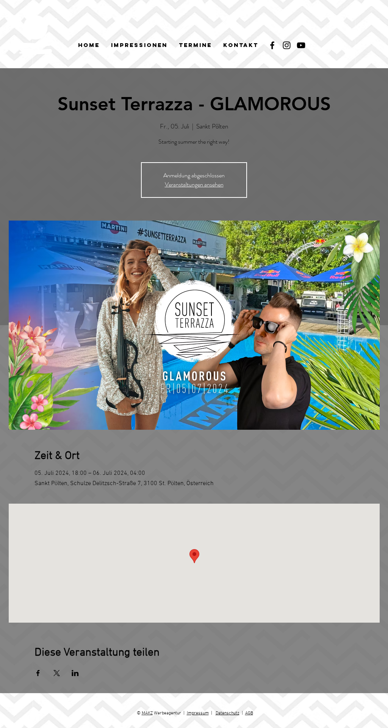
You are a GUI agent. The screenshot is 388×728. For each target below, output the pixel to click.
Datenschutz (227, 713)
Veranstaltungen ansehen (194, 184)
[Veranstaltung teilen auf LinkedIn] (75, 673)
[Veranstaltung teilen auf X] (56, 673)
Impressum (198, 713)
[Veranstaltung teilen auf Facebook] (38, 673)
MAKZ (147, 713)
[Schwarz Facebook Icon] (272, 45)
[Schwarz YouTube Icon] (301, 45)
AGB (249, 713)
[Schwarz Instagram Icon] (287, 45)
